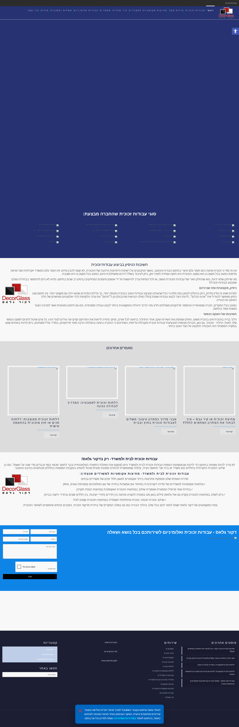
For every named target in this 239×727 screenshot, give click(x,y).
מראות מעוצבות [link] (167, 684)
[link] (235, 31)
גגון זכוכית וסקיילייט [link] (166, 675)
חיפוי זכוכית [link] (169, 653)
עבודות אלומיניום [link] (167, 693)
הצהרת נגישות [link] (111, 642)
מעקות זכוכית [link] (168, 657)
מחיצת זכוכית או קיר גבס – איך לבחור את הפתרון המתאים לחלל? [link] (209, 420)
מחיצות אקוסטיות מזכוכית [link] (163, 688)
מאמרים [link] (49, 649)
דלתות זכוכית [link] (168, 666)
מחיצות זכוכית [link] (168, 662)
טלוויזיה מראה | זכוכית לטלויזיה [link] (161, 680)
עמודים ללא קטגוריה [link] (45, 659)
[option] (207, 400)
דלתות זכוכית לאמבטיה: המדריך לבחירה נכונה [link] (215, 665)
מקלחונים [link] (170, 649)
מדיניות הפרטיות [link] (124, 718)
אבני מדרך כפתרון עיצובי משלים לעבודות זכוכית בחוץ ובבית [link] (151, 420)
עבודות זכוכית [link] (47, 654)
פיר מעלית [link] (169, 697)
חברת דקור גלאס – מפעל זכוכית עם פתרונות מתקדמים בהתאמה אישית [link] (212, 682)
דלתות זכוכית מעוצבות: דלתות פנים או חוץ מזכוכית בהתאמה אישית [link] (35, 422)
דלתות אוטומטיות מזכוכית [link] (163, 671)
